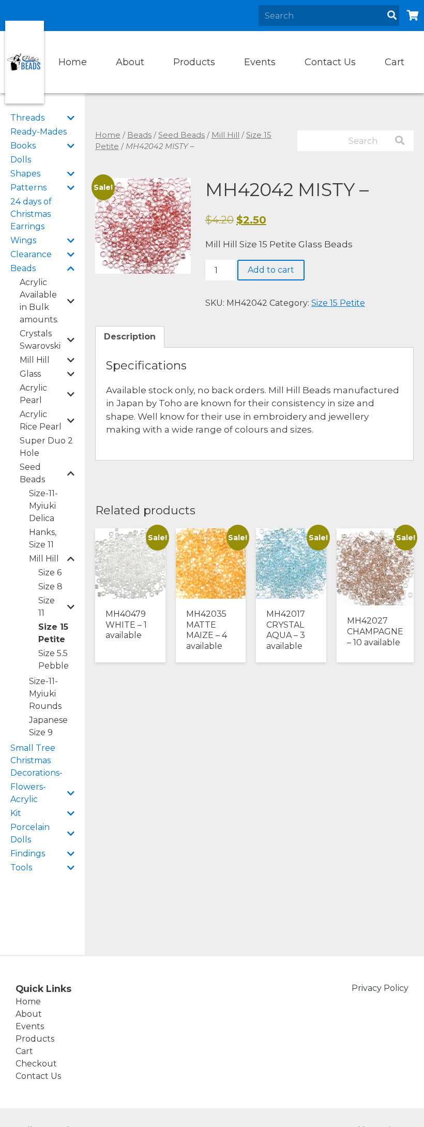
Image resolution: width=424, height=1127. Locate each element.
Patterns (28, 187)
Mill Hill (35, 360)
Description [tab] (130, 337)
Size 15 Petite (53, 633)
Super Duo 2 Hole (46, 447)
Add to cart (271, 270)
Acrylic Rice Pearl (41, 420)
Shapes (25, 174)
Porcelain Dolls (30, 833)
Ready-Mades (38, 132)
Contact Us (330, 62)
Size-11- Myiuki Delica (43, 505)
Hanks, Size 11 (42, 538)
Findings (27, 853)
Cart (394, 62)
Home (72, 62)
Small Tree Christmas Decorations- (36, 760)
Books (23, 146)
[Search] (392, 15)
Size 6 (50, 572)
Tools (21, 867)
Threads (27, 118)
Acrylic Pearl (33, 394)
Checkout (36, 1064)
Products (194, 62)
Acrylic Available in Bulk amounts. (39, 300)
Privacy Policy (380, 988)
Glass (30, 374)
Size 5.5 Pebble (53, 659)
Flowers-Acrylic (28, 793)
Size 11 (46, 607)
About (130, 62)
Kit (15, 813)
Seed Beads (32, 473)
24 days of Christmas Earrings (31, 214)
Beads (23, 268)
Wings (23, 240)
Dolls (20, 160)
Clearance (31, 254)
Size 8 (50, 586)
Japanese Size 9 (48, 726)
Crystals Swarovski (40, 340)
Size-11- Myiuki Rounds (45, 693)
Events (260, 62)
